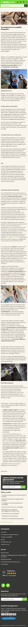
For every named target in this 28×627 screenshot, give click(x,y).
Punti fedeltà (4, 564)
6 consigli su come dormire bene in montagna (12, 503)
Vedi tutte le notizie (6, 522)
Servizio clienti (5, 553)
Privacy (3, 539)
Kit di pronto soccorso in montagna (12, 507)
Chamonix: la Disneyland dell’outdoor (12, 518)
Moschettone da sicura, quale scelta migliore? (12, 499)
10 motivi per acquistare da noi (9, 534)
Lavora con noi (5, 544)
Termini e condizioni (6, 537)
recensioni (12, 575)
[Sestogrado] (8, 2)
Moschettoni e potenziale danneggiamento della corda (10, 510)
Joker (7, 237)
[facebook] (3, 585)
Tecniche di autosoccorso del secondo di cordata (13, 495)
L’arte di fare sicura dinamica (10, 513)
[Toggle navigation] (26, 2)
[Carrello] (23, 2)
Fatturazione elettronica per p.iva (10, 562)
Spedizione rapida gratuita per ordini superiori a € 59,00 (14, 556)
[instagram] (8, 585)
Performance (15, 237)
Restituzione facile (6, 559)
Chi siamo (4, 532)
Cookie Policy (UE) (6, 542)
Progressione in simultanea (9, 516)
